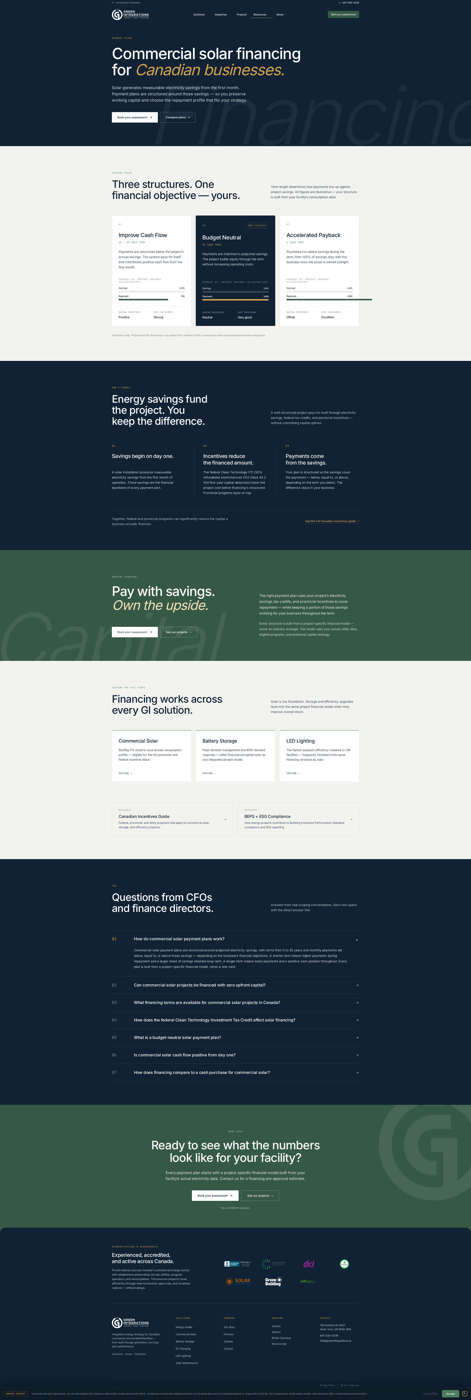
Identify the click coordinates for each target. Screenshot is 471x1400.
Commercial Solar (186, 1334)
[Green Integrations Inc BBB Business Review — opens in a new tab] (238, 1264)
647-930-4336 (350, 3)
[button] (465, 1394)
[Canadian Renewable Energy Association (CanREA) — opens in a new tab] (273, 1264)
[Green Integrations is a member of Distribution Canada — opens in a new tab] (309, 1264)
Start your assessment (343, 14)
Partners (229, 1334)
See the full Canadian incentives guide (332, 521)
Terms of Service (349, 1385)
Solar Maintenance (187, 1362)
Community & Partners (128, 3)
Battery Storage (185, 1341)
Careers (228, 1341)
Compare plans (178, 117)
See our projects (178, 632)
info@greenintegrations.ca (335, 1340)
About (280, 14)
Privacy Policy (431, 1393)
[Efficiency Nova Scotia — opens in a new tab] (309, 1281)
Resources (260, 14)
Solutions (199, 14)
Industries (221, 14)
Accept (450, 1393)
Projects (242, 14)
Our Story (229, 1327)
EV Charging (183, 1348)
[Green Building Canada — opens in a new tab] (273, 1281)
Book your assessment (132, 117)
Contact (228, 1348)
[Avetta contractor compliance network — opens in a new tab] (344, 1264)
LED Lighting (183, 1355)
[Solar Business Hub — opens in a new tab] (238, 1281)
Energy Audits (184, 1327)
